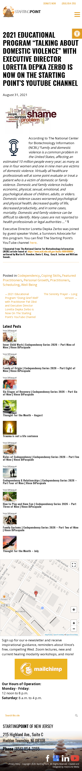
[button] (36, 594)
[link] (77, 34)
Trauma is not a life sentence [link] (20, 436)
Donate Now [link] (49, 3)
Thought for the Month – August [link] (23, 415)
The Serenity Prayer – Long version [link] (60, 296)
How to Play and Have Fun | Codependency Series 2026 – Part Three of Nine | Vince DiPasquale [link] (39, 505)
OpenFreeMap (58, 635)
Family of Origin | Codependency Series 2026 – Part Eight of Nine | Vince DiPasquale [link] (39, 369)
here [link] (33, 242)
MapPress (48, 635)
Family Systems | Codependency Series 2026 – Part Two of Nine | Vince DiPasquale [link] (40, 528)
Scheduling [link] (11, 284)
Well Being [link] (29, 284)
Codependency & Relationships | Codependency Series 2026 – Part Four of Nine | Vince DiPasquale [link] (40, 481)
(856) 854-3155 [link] (69, 3)
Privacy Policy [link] (14, 764)
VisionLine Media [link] (71, 766)
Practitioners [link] (59, 280)
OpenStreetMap (72, 635)
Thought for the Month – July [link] (21, 551)
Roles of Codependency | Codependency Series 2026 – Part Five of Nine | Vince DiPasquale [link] (41, 458)
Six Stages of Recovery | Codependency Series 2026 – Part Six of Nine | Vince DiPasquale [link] (40, 393)
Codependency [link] (29, 275)
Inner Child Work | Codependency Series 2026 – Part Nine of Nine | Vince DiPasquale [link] (39, 345)
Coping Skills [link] (51, 275)
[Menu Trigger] (77, 14)
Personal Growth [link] (36, 280)
